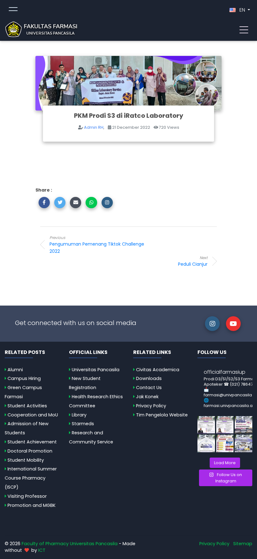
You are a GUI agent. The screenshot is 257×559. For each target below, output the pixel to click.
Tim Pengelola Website (162, 415)
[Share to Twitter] (60, 202)
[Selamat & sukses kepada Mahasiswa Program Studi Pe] (243, 425)
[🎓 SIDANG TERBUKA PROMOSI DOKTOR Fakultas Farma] (206, 425)
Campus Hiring (24, 378)
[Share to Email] (75, 202)
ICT (41, 550)
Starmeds (83, 424)
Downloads (149, 378)
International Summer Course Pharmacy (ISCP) (31, 478)
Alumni (15, 369)
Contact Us (149, 387)
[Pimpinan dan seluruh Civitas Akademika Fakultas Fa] (206, 443)
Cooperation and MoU (33, 415)
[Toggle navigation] (244, 29)
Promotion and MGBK (31, 505)
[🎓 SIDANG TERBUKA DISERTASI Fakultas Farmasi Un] (225, 425)
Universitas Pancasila (95, 369)
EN (242, 10)
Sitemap (242, 543)
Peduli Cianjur (192, 261)
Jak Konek (147, 396)
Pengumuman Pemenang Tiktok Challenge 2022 (97, 244)
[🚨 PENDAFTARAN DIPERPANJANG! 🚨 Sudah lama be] (225, 443)
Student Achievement (32, 442)
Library (79, 415)
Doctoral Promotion (30, 451)
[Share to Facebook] (44, 202)
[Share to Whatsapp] (91, 202)
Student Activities (27, 406)
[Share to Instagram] (107, 202)
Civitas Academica (157, 369)
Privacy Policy (151, 406)
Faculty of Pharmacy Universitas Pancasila (70, 543)
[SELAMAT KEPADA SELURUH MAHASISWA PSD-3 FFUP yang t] (243, 443)
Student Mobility (26, 460)
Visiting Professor (27, 496)
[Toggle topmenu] (13, 10)
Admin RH (93, 127)
